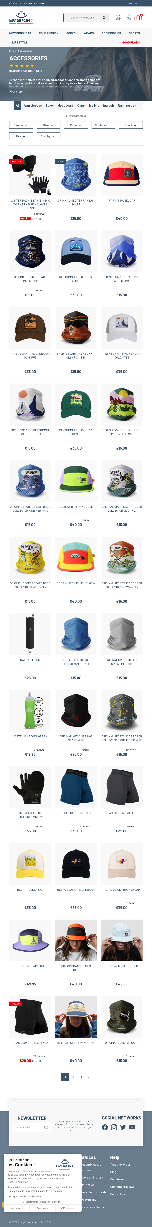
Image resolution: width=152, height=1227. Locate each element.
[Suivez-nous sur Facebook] (105, 1126)
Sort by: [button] (46, 136)
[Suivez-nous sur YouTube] (132, 1126)
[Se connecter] (128, 17)
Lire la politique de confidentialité (24, 1196)
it (142, 3)
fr (136, 3)
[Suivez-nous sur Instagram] (114, 1126)
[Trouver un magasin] (118, 17)
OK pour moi (68, 1208)
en (130, 3)
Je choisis (42, 1208)
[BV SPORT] (21, 17)
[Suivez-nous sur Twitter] (123, 1126)
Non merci (17, 1208)
